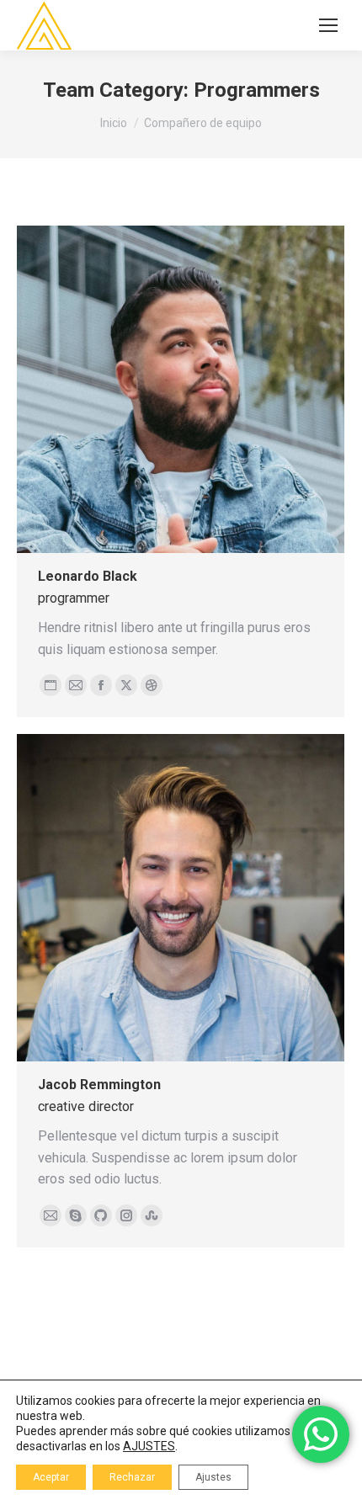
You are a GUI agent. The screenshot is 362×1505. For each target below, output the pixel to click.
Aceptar (51, 1477)
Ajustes (213, 1477)
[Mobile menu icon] (328, 25)
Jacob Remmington (99, 1085)
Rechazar (132, 1477)
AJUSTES (149, 1446)
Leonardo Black (87, 576)
